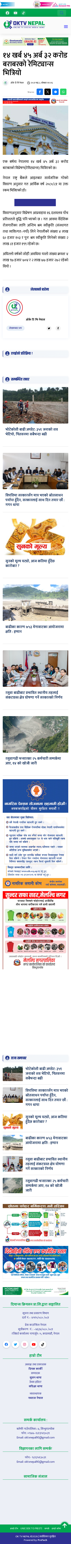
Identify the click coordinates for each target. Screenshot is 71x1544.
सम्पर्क (46, 1528)
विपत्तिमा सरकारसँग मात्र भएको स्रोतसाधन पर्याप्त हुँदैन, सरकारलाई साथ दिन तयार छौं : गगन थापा (34, 500)
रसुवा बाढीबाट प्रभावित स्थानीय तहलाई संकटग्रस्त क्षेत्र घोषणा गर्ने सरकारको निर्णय (33, 695)
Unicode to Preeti (31, 1528)
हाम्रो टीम (14, 1528)
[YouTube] (15, 12)
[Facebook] (7, 12)
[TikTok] (23, 12)
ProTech (42, 1540)
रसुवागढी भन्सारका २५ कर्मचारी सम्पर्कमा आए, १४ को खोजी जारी (33, 761)
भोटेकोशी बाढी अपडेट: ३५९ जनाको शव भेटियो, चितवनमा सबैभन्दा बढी (31, 431)
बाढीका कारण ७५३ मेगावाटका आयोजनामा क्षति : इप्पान (34, 629)
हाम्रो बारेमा (56, 1528)
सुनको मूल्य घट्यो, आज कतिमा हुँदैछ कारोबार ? (30, 563)
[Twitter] (49, 328)
